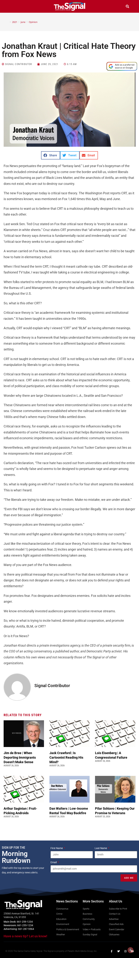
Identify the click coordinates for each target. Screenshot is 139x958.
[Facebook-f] (111, 951)
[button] (11, 7)
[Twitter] (118, 951)
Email (53, 862)
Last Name (101, 848)
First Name (56, 848)
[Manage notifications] (130, 950)
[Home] (8, 22)
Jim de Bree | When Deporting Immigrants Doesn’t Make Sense (20, 757)
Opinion (33, 22)
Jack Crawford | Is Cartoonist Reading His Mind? (66, 757)
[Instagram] (125, 951)
